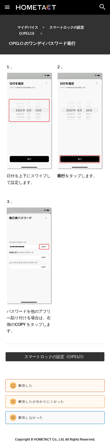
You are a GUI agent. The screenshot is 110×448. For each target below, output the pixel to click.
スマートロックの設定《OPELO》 (55, 356)
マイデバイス (27, 27)
